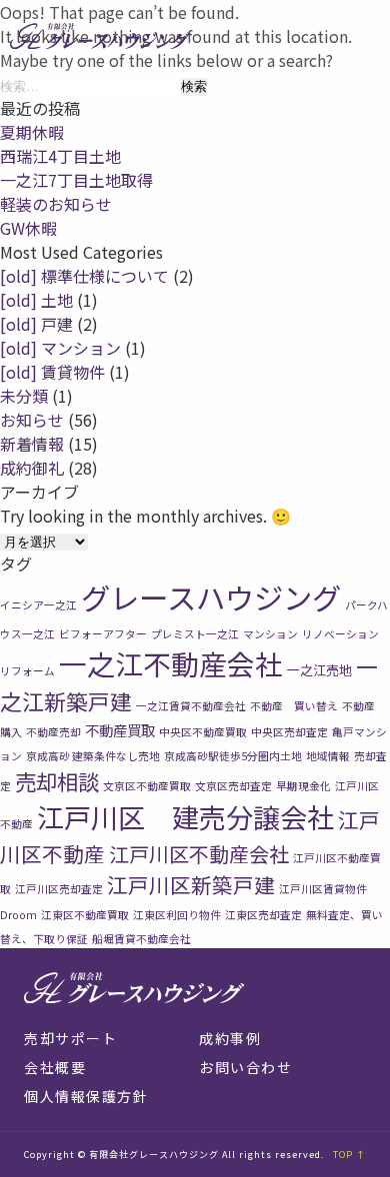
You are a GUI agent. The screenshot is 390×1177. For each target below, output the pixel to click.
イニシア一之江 (38, 604)
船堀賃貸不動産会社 (141, 938)
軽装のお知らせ (56, 204)
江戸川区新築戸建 (191, 884)
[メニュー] (360, 36)
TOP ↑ (349, 1154)
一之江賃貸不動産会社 (191, 705)
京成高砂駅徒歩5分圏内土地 (233, 755)
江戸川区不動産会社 (199, 853)
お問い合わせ (245, 1067)
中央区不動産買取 (203, 731)
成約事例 (230, 1038)
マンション (270, 633)
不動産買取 (120, 729)
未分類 (24, 396)
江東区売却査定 (263, 914)
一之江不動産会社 (171, 663)
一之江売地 (319, 669)
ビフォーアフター (103, 633)
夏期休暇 (32, 132)
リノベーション (340, 633)
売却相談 (57, 780)
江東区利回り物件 (177, 914)
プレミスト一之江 (195, 633)
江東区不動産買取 (85, 914)
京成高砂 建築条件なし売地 (93, 755)
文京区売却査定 (233, 785)
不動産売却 (53, 731)
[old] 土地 (36, 300)
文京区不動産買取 (147, 785)
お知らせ (32, 420)
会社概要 (55, 1067)
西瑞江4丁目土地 (60, 156)
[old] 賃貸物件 (52, 372)
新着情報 (32, 444)
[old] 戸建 (36, 324)
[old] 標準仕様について (84, 276)
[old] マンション (60, 348)
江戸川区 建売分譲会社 (185, 816)
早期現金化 (303, 785)
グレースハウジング (211, 596)
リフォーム (27, 670)
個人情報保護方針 (86, 1096)
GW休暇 (28, 228)
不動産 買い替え (294, 705)
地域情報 (328, 755)
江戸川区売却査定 (59, 888)
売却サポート (70, 1038)
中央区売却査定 (289, 731)
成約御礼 (32, 468)
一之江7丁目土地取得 (76, 180)
